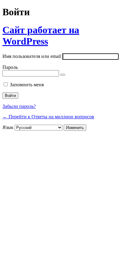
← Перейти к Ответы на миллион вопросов (48, 116)
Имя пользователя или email (31, 56)
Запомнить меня (27, 84)
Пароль (10, 67)
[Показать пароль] (62, 75)
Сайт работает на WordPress (40, 35)
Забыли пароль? (19, 106)
